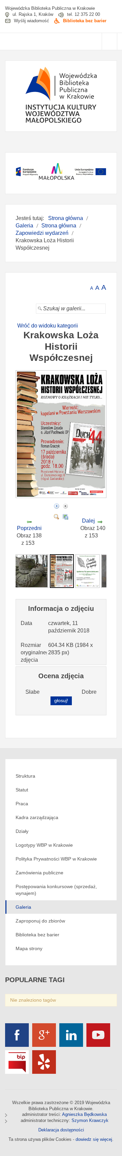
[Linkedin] (71, 1035)
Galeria (23, 907)
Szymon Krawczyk (90, 1120)
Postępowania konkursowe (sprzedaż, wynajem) (56, 890)
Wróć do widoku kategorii (47, 326)
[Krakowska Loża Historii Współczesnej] (62, 496)
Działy (22, 831)
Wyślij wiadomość (31, 20)
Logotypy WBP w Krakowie (44, 845)
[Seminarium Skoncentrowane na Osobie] (87, 570)
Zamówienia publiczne (39, 872)
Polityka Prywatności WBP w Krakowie (56, 859)
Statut (22, 789)
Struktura (25, 776)
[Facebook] (17, 1035)
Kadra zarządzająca (37, 817)
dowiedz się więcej (94, 1139)
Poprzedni (29, 528)
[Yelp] (44, 1062)
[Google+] (44, 1035)
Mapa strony (29, 948)
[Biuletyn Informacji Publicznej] (17, 1062)
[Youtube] (98, 1035)
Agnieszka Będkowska (84, 1114)
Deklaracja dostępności (61, 1129)
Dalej (88, 521)
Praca (22, 803)
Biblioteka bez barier (84, 20)
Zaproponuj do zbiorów (40, 921)
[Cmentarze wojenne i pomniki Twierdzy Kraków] (26, 570)
